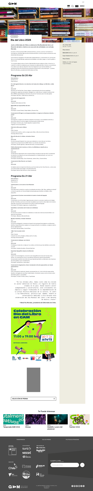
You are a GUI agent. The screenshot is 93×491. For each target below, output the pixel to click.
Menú (82, 6)
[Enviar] (82, 465)
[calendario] (68, 6)
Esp (83, 2)
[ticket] (76, 6)
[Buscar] (72, 6)
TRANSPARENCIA (20, 439)
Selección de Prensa (20, 399)
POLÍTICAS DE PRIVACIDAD (72, 439)
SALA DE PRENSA (46, 439)
